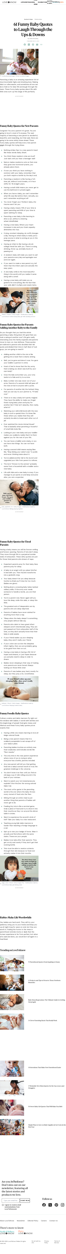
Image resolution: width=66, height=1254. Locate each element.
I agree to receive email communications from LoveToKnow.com (13, 1207)
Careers (44, 1221)
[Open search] (59, 2)
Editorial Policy (33, 1221)
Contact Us (53, 1221)
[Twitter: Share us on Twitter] (29, 44)
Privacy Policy (46, 1242)
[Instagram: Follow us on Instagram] (62, 1205)
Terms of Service (57, 1242)
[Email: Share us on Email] (37, 44)
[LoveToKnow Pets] (25, 1232)
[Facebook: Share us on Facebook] (25, 44)
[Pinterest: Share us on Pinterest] (33, 44)
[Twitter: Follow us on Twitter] (50, 1205)
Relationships (38, 19)
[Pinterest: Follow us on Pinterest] (56, 1205)
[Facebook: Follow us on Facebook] (44, 1205)
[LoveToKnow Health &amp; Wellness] (7, 1232)
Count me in (24, 1200)
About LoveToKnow (7, 1221)
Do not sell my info (36, 1242)
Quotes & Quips (28, 19)
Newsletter (21, 1221)
